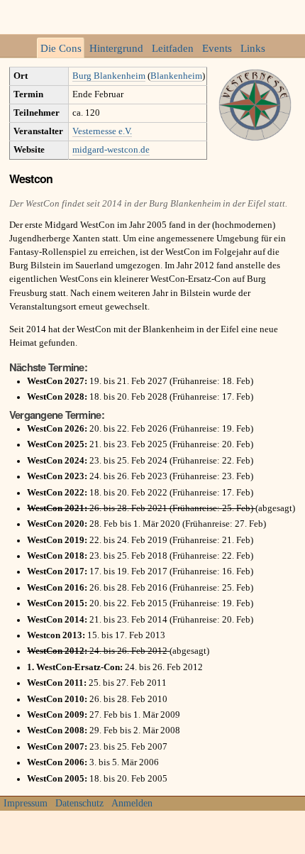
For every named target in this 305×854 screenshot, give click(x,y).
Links (252, 48)
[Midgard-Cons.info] (152, 17)
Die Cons (61, 48)
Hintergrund (116, 48)
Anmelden (131, 803)
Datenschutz (79, 803)
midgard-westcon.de (111, 150)
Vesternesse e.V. (102, 131)
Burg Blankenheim (108, 76)
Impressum (26, 803)
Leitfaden (173, 48)
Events (217, 48)
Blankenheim (176, 76)
